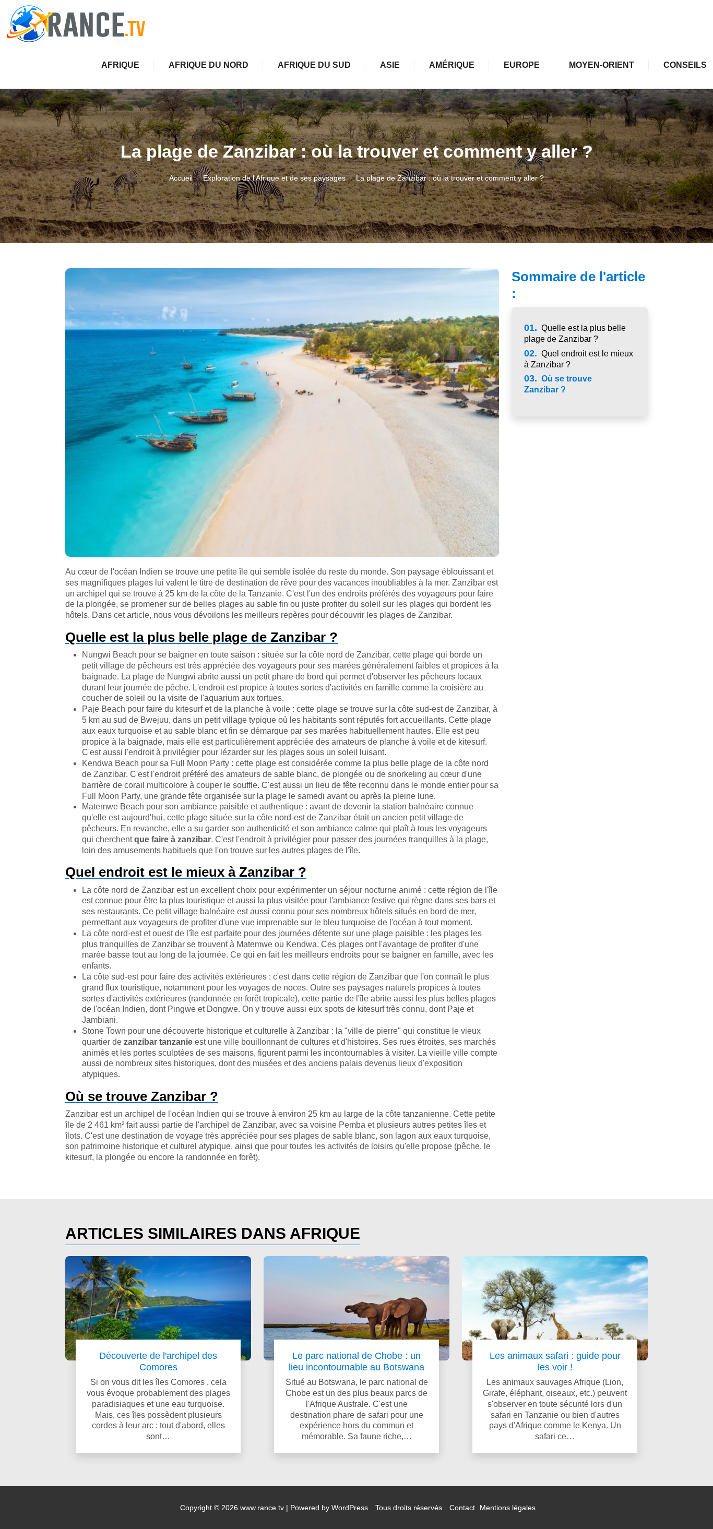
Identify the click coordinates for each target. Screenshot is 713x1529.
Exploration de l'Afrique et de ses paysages (274, 178)
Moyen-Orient (601, 65)
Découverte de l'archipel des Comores (158, 1361)
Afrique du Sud (314, 65)
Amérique (451, 65)
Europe (522, 65)
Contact (462, 1507)
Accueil (181, 178)
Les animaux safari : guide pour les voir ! (555, 1361)
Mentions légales (508, 1507)
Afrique (120, 65)
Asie (390, 65)
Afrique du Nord (208, 65)
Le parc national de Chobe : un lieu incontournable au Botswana (356, 1361)
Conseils (685, 65)
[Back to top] (684, 1500)
